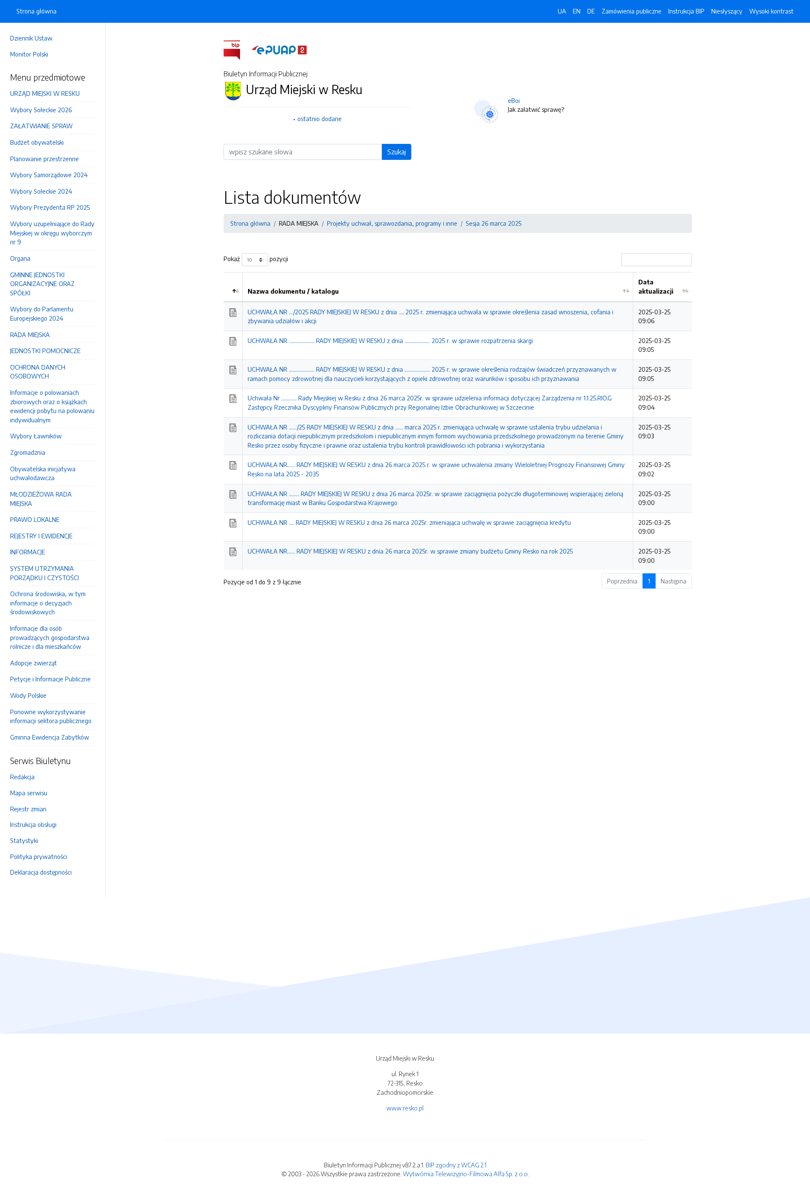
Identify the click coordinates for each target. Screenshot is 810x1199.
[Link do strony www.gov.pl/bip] (237, 49)
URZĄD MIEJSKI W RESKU (45, 93)
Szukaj (396, 152)
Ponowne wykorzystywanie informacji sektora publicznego (51, 716)
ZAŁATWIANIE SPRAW (41, 126)
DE (591, 11)
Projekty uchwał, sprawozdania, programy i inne (392, 223)
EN (576, 11)
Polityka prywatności (38, 856)
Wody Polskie (28, 695)
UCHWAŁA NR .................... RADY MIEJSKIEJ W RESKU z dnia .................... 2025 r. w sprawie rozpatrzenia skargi (390, 340)
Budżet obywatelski (37, 142)
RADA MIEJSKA (30, 334)
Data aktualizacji (655, 286)
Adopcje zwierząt (33, 663)
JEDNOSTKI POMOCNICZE (45, 350)
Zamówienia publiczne (632, 11)
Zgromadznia (27, 452)
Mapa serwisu (28, 793)
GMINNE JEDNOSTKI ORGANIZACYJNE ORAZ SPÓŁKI (42, 284)
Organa (20, 258)
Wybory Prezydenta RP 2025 (50, 207)
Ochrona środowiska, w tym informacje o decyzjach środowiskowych (48, 603)
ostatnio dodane (319, 118)
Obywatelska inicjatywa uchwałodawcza (43, 473)
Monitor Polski (29, 54)
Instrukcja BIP (686, 11)
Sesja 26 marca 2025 (493, 223)
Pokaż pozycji (256, 259)
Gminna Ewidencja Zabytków (49, 737)
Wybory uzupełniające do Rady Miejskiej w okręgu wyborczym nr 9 (52, 233)
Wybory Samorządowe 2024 (49, 174)
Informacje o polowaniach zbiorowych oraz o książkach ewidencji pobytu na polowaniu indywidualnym (52, 406)
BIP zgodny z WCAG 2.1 (456, 1165)
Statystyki (24, 840)
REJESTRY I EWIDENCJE (41, 536)
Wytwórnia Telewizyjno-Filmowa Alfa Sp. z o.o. (466, 1173)
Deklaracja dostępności (41, 872)
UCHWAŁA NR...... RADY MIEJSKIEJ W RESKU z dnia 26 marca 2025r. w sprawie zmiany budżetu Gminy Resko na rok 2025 (410, 551)
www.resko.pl (405, 1108)
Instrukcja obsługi (33, 824)
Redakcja (22, 776)
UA (562, 11)
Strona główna (36, 11)
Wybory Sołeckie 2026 (41, 109)
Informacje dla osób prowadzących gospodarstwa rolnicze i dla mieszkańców (49, 637)
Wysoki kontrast (771, 11)
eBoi (514, 100)
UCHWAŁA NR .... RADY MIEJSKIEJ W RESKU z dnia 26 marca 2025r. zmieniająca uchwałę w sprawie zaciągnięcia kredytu (409, 522)
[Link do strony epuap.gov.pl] (279, 49)
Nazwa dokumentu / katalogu (293, 291)
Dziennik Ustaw (31, 38)
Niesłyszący (726, 11)
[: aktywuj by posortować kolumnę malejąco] (233, 287)
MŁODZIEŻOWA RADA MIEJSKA (41, 498)
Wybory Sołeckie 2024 (41, 191)
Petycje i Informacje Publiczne (50, 679)
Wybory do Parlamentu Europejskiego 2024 (41, 313)
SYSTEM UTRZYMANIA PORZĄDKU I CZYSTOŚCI (44, 572)
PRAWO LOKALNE (34, 519)
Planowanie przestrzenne (44, 158)
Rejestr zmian (28, 809)
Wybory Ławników (36, 436)
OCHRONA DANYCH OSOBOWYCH (37, 371)
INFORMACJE (27, 552)
